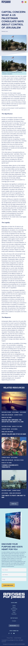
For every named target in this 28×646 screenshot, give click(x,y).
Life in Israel (15, 412)
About (14, 607)
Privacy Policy (10, 638)
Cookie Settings (17, 638)
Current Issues (18, 414)
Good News (23, 412)
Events (14, 610)
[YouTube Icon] (14, 633)
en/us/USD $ (13, 625)
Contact (14, 621)
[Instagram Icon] (11, 633)
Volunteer (14, 614)
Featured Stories (6, 412)
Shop (14, 612)
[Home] (6, 2)
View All (14, 504)
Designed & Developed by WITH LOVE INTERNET (14, 644)
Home (14, 605)
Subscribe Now (8, 585)
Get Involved (14, 609)
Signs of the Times (7, 417)
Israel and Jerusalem (7, 414)
